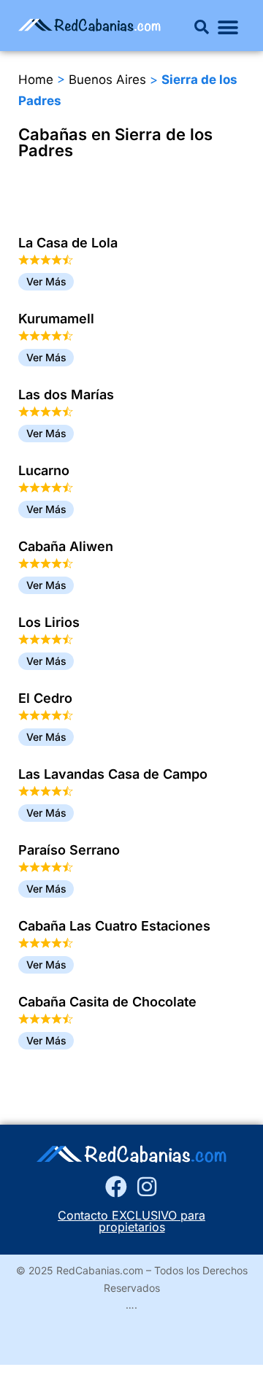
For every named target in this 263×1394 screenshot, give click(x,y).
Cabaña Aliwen (65, 546)
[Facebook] (116, 1186)
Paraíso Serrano (69, 850)
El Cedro (45, 698)
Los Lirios (49, 622)
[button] (201, 27)
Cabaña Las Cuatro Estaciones (114, 925)
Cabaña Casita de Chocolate (107, 1001)
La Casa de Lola (68, 242)
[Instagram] (147, 1186)
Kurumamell (56, 318)
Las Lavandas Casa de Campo (112, 774)
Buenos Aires (107, 79)
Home (35, 79)
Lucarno (43, 470)
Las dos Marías (66, 394)
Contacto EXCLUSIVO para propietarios (131, 1221)
